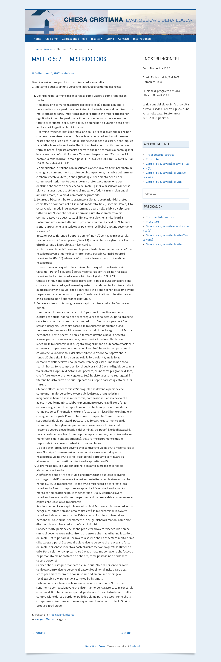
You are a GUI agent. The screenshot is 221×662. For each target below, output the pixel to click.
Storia (110, 38)
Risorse (95, 38)
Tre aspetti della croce (160, 154)
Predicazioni (56, 614)
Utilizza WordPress (93, 646)
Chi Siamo (51, 38)
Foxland (134, 646)
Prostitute (152, 159)
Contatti (123, 38)
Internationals (142, 38)
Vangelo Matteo (45, 619)
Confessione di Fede (74, 38)
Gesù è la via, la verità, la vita (164, 182)
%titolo (40, 632)
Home (37, 38)
